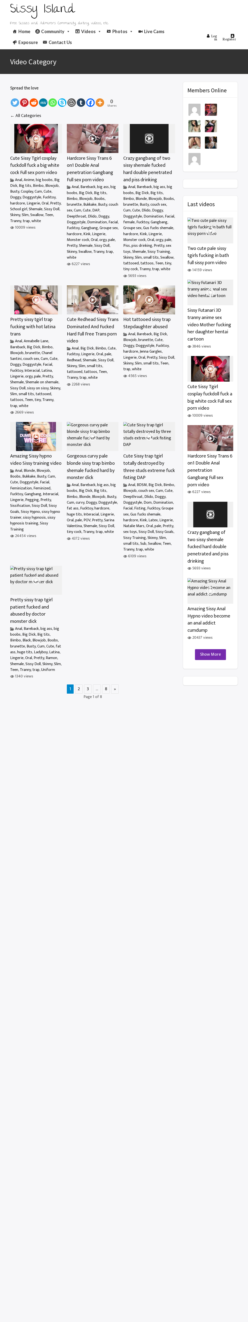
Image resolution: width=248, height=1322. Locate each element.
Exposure (28, 42)
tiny (168, 263)
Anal (18, 180)
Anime (29, 180)
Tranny (15, 221)
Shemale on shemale (41, 382)
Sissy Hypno (30, 511)
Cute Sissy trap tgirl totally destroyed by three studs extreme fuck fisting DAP (149, 467)
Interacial (32, 370)
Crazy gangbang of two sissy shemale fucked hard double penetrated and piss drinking (147, 169)
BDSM (142, 485)
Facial (113, 222)
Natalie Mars (133, 526)
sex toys (130, 532)
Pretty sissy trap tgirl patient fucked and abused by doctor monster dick (31, 610)
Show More (210, 654)
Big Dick (85, 193)
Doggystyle (32, 197)
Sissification (20, 505)
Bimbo (38, 185)
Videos (88, 31)
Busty (14, 191)
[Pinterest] (24, 100)
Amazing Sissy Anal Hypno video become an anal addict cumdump (208, 619)
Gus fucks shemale (158, 228)
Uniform (48, 670)
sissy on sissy (37, 388)
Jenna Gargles (151, 351)
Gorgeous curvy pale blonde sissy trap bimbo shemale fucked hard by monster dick (91, 467)
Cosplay (27, 191)
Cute (47, 191)
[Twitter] (15, 100)
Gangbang (89, 228)
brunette (74, 204)
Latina (46, 370)
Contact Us (60, 42)
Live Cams (154, 31)
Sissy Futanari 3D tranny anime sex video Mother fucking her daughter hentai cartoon (209, 324)
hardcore (17, 203)
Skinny (15, 215)
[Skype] (62, 100)
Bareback (87, 187)
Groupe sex (109, 228)
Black (27, 640)
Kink (86, 234)
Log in (214, 37)
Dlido (92, 216)
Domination (97, 222)
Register (229, 38)
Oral (45, 203)
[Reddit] (34, 100)
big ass (103, 187)
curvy (80, 502)
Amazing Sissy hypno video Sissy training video (36, 459)
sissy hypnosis (34, 517)
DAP (95, 210)
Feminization (21, 488)
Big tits (25, 185)
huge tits (74, 514)
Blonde (141, 199)
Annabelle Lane (36, 341)
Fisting (140, 508)
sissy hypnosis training (32, 520)
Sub (143, 543)
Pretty (55, 203)
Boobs (99, 199)
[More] (100, 100)
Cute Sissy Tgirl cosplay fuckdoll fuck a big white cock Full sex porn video (34, 165)
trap (26, 221)
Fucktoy (49, 197)
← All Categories (25, 115)
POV (87, 520)
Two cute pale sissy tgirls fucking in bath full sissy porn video (208, 256)
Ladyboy (40, 652)
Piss (126, 245)
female (129, 222)
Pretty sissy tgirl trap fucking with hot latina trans (32, 327)
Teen (49, 215)
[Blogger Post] (71, 100)
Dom (148, 502)
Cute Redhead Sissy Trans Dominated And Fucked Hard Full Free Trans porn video (92, 330)
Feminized (41, 488)
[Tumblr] (81, 100)
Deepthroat (76, 216)
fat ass (72, 508)
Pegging (32, 500)
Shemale (35, 209)
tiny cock (130, 269)
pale (111, 240)
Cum (38, 191)
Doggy (15, 197)
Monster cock (78, 240)
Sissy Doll (51, 209)
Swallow (36, 215)
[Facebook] (90, 100)
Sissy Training (158, 251)
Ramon (51, 658)
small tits (151, 257)
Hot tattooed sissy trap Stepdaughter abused (147, 323)
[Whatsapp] (52, 100)
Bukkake (89, 204)
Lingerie (33, 203)
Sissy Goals (164, 532)
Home (24, 31)
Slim (25, 215)
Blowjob (52, 185)
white (36, 221)
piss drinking (142, 245)
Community (52, 31)
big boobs (44, 180)
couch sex (158, 204)
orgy (103, 240)
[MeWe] (43, 100)
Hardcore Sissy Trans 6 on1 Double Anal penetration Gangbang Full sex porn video (90, 169)
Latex (153, 520)
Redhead (74, 360)
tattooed (131, 263)
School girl (18, 209)
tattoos (147, 263)
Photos (119, 31)
